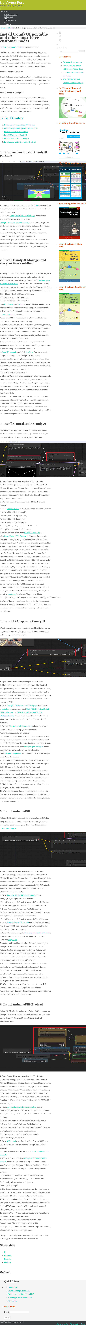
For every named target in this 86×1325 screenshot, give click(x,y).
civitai (20, 304)
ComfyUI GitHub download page (22, 216)
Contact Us (12, 1301)
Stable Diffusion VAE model (18, 923)
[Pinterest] (60, 37)
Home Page (12, 1287)
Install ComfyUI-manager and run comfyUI (20, 128)
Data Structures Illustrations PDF (21, 1294)
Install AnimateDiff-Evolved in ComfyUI (20, 142)
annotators (11, 594)
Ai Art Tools (8, 28)
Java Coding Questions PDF (19, 1291)
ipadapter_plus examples (33, 747)
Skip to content (5, 11)
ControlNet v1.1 (13, 509)
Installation (6, 709)
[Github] (60, 41)
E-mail (7, 1312)
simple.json (12, 940)
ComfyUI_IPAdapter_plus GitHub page (22, 706)
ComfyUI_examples (9, 352)
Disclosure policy (62, 1324)
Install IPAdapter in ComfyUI (15, 135)
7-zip (36, 205)
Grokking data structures (72, 62)
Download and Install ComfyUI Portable (19, 125)
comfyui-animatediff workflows (36, 933)
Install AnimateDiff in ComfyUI (16, 138)
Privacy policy (74, 1324)
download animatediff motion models (21, 895)
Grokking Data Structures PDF (20, 1297)
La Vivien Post (12, 2)
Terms (83, 1324)
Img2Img (29, 352)
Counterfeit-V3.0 (8, 314)
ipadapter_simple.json (13, 753)
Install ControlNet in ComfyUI (16, 132)
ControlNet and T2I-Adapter (15, 536)
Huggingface (9, 304)
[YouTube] (60, 33)
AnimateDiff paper (9, 828)
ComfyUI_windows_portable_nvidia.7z (15, 222)
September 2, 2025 (15, 47)
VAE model (11, 1141)
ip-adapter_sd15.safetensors (20, 726)
